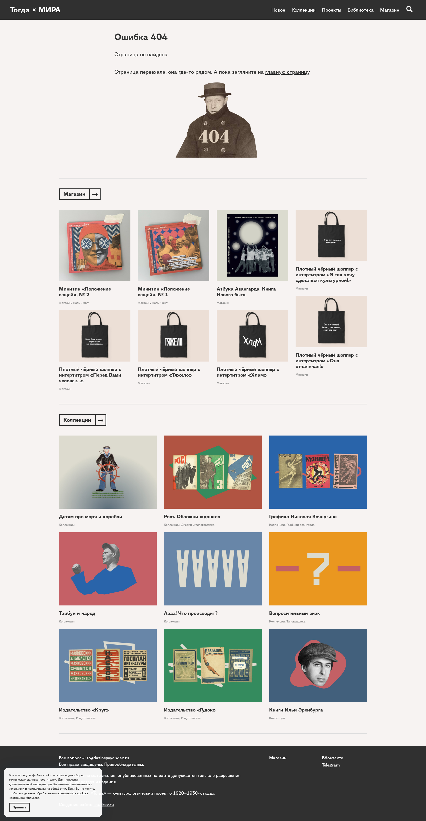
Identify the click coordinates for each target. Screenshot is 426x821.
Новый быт (81, 303)
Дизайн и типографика (197, 525)
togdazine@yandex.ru (108, 758)
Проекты (331, 10)
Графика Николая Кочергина (303, 516)
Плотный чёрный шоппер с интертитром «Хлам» (248, 372)
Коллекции (304, 10)
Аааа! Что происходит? (191, 613)
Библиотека (361, 10)
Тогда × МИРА (35, 10)
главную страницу (287, 71)
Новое (278, 10)
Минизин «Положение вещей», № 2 (85, 292)
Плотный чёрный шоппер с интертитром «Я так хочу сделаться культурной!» (327, 275)
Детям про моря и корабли (90, 516)
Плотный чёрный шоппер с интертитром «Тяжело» (169, 372)
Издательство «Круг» (84, 710)
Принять (19, 807)
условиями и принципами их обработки (37, 788)
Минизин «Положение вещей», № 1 (164, 292)
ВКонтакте (332, 758)
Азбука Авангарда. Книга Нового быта (246, 292)
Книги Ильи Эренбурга (296, 710)
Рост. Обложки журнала (192, 516)
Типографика (295, 621)
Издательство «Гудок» (190, 710)
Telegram (331, 765)
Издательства (86, 718)
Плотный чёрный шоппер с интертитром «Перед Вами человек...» (90, 375)
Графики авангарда (300, 525)
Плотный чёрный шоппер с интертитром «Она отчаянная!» (327, 361)
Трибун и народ (77, 613)
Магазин (389, 10)
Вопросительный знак (294, 613)
